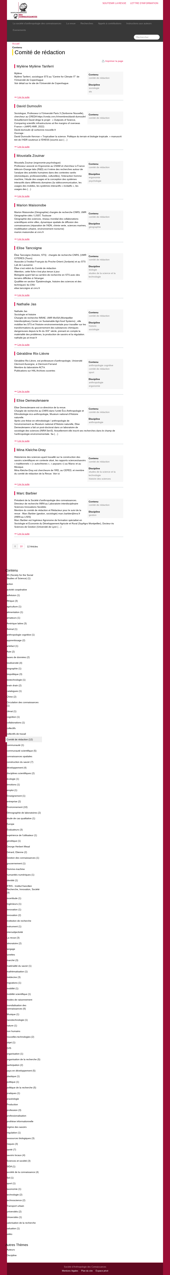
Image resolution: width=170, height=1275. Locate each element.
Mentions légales (70, 1271)
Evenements (19, 30)
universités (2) (14, 1211)
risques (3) (12, 1144)
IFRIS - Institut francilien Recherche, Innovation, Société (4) (23, 889)
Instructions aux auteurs (139, 23)
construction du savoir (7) (20, 762)
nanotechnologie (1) (17, 1020)
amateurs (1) (13, 617)
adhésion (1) (13, 595)
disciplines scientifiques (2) (21, 773)
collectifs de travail (16, 733)
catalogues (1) (14, 691)
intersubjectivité (15, 932)
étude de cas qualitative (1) (21, 818)
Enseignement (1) (16, 795)
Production (12, 1104)
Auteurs (11, 1249)
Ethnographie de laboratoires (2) (24, 812)
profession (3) (14, 1110)
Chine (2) (11, 696)
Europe (10, 824)
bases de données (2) (18, 657)
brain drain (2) (14, 685)
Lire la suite (23, 97)
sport (91, 372)
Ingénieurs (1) (14, 904)
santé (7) (11, 1149)
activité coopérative (17, 589)
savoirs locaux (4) (16, 1155)
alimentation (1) (15, 612)
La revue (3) (13, 937)
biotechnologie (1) (16, 679)
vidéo (9, 1234)
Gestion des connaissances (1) (23, 857)
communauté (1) (15, 745)
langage (11, 949)
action (10, 584)
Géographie (95, 227)
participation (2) (15, 1065)
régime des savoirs (17, 1127)
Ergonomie (94, 177)
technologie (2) (14, 1194)
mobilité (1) (12, 988)
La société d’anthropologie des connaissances (37, 23)
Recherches (87, 23)
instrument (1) (14, 926)
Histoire (92, 326)
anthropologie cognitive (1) (21, 634)
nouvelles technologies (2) (20, 1036)
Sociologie (94, 88)
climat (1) (11, 711)
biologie (93, 270)
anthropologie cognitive (101, 365)
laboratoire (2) (14, 943)
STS (90, 91)
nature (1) (12, 1025)
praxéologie (13, 1098)
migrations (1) (14, 982)
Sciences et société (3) (19, 1160)
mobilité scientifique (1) (19, 994)
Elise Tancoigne (29, 248)
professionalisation (16, 1115)
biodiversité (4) (14, 663)
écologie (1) (13, 779)
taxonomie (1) (14, 1189)
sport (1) (11, 1183)
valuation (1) (13, 1228)
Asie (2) (11, 651)
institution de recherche (19, 920)
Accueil (15, 43)
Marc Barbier (27, 493)
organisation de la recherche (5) (23, 1059)
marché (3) (12, 960)
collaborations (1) (16, 722)
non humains (13, 1031)
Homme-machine (16, 869)
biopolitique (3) (14, 674)
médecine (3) (14, 977)
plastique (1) (13, 1076)
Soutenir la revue (114, 3)
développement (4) (17, 767)
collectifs (11, 728)
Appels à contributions (109, 23)
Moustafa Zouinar (30, 155)
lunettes (11, 954)
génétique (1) (14, 841)
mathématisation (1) (17, 971)
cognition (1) (13, 717)
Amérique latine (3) (17, 623)
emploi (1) (12, 790)
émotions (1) (13, 784)
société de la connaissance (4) (23, 1172)
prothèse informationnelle (20, 1121)
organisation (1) (15, 1053)
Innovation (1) (14, 909)
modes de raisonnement (19, 999)
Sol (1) (10, 1177)
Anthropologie (96, 382)
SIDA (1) (11, 1166)
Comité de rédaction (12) (20, 739)
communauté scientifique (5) (22, 750)
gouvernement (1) (16, 863)
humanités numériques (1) (20, 874)
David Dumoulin (29, 106)
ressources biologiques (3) (21, 1138)
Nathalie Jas (26, 304)
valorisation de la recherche (21, 1222)
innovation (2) (14, 915)
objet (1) (11, 1042)
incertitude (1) (14, 898)
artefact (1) (12, 646)
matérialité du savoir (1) (19, 966)
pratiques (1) (13, 1093)
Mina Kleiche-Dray (31, 450)
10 (21, 546)
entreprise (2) (14, 801)
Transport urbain (15, 1206)
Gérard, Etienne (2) (17, 852)
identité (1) (12, 880)
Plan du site (87, 1271)
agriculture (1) (14, 606)
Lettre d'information (144, 3)
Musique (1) (13, 1014)
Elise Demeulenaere (33, 400)
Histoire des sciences (100, 479)
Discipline (12, 1255)
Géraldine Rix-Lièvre (33, 353)
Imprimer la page (114, 61)
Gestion (92, 515)
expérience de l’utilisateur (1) (22, 835)
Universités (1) (14, 1217)
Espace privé (102, 1271)
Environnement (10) (17, 807)
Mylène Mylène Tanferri (35, 66)
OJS (9, 1048)
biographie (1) (14, 668)
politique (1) (13, 1082)
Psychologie (95, 181)
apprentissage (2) (16, 640)
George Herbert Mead (18, 846)
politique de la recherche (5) (21, 1087)
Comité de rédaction (40, 52)
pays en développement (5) (21, 1070)
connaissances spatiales (19, 756)
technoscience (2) (16, 1200)
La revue (71, 23)
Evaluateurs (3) (15, 829)
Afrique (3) (12, 601)
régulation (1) (14, 1132)
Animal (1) (12, 629)
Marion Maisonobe (31, 205)
